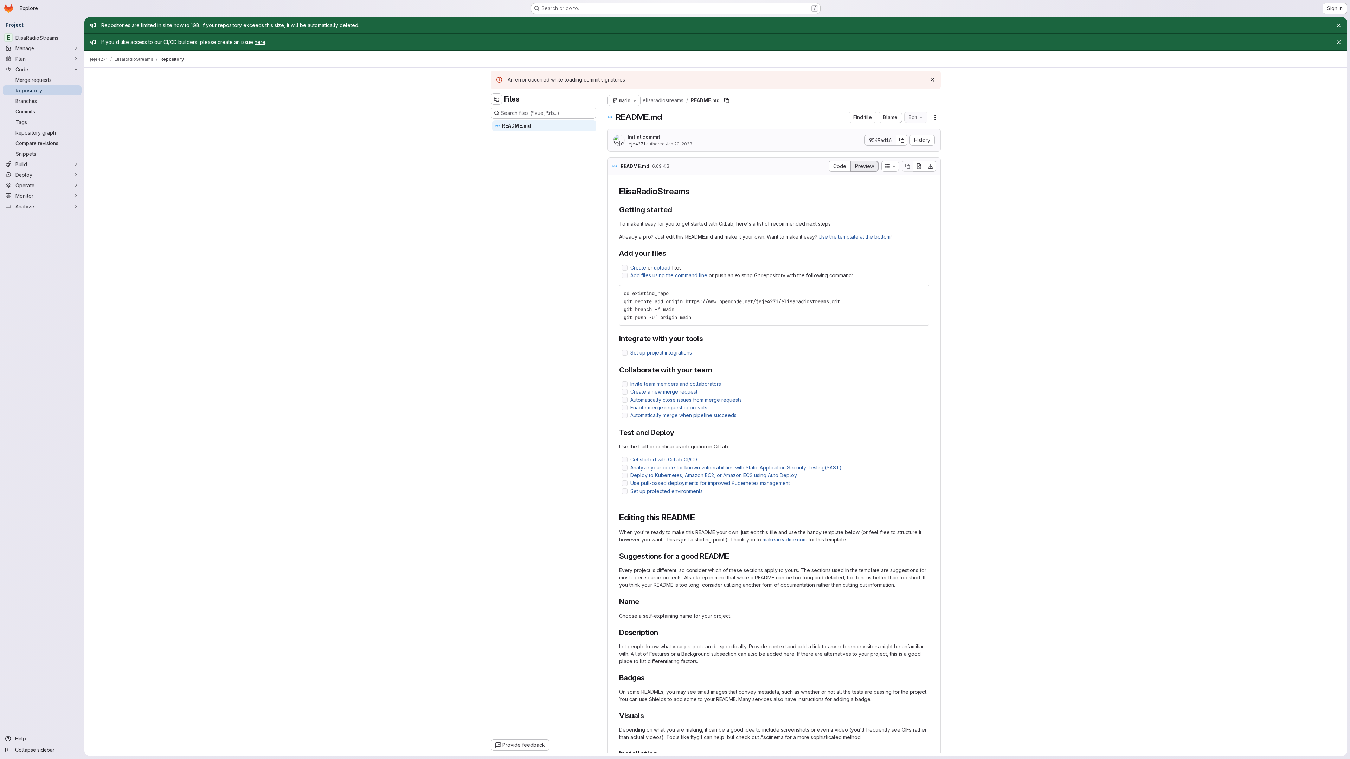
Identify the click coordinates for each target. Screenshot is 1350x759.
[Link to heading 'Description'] (662, 632)
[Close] (1339, 25)
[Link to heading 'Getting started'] (676, 209)
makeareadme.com (785, 540)
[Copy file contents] (907, 166)
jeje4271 (636, 144)
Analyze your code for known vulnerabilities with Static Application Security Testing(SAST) (736, 468)
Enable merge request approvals (668, 407)
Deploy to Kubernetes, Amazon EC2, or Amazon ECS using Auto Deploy (713, 475)
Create (638, 268)
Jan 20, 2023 (679, 144)
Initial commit (644, 137)
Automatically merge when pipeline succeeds (683, 415)
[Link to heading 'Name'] (643, 601)
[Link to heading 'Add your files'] (670, 253)
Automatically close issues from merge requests (686, 400)
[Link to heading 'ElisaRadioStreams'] (694, 191)
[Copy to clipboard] (920, 293)
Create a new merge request (664, 392)
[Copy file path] (726, 100)
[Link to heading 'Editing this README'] (699, 517)
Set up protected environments (666, 491)
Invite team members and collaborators (675, 384)
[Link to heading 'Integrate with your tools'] (707, 338)
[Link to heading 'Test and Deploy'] (678, 432)
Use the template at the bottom (855, 237)
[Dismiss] (932, 80)
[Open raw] (919, 166)
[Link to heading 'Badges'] (649, 677)
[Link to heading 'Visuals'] (648, 715)
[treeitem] (544, 125)
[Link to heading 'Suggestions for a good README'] (733, 556)
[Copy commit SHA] (901, 140)
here (260, 42)
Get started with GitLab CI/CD (663, 459)
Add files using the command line (668, 275)
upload (662, 268)
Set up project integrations (661, 353)
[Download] (930, 166)
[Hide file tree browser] (496, 99)
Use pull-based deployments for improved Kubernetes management (710, 483)
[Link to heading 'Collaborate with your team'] (716, 369)
